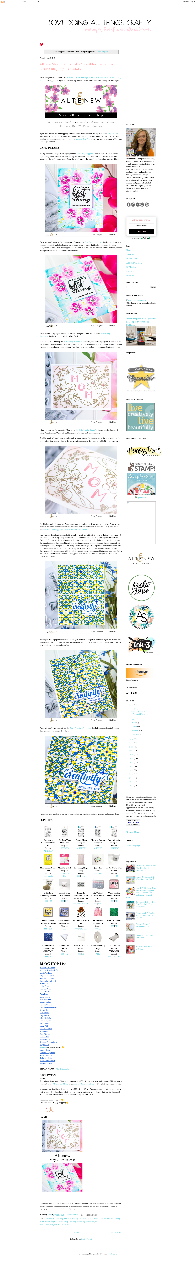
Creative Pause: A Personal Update (138, 712)
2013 (131, 781)
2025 (131, 705)
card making (73, 1218)
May (134, 719)
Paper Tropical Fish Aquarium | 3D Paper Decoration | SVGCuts (141, 322)
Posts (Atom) (86, 1239)
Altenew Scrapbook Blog (84, 1083)
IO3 (100, 873)
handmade (90, 1221)
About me (130, 254)
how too (98, 1221)
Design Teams (132, 258)
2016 (131, 770)
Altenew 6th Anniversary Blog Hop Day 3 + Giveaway (146, 868)
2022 (131, 747)
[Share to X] (91, 1215)
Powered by (136, 238)
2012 (131, 785)
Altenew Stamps (52, 1218)
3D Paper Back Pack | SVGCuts (144, 947)
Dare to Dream (100, 1218)
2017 (131, 766)
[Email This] (87, 1215)
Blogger (113, 1253)
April (134, 722)
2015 (131, 774)
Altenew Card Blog (83, 139)
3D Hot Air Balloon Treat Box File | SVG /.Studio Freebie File (146, 904)
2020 (131, 754)
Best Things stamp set (93, 242)
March (134, 726)
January (135, 734)
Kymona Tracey (46, 1063)
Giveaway (81, 1221)
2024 (131, 739)
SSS (45, 876)
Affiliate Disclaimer (134, 262)
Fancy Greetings (70, 1221)
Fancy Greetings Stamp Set (80, 728)
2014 (131, 778)
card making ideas (86, 1218)
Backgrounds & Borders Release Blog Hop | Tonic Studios (146, 915)
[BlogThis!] (89, 1215)
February (135, 730)
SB (69, 873)
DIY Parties (131, 267)
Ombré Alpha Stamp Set (88, 430)
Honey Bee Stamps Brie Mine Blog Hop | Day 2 (145, 878)
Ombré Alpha (66, 1224)
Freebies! (130, 275)
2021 (131, 750)
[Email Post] (82, 1214)
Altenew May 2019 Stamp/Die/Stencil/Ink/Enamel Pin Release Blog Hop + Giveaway (76, 66)
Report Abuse (133, 832)
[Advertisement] (141, 84)
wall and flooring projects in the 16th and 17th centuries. (67, 529)
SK (64, 876)
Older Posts (116, 1232)
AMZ (50, 876)
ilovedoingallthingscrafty (50, 1224)
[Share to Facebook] (93, 1215)
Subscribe (141, 231)
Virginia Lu (112, 133)
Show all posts (102, 51)
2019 (131, 758)
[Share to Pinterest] (95, 1215)
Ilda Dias (43, 1047)
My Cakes (130, 271)
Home (76, 1232)
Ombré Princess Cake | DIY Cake (145, 936)
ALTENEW (48, 851)
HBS (87, 903)
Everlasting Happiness (85, 153)
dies (108, 1218)
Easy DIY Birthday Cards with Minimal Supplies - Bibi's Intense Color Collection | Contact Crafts (141, 893)
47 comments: (72, 1214)
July (134, 708)
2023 (131, 743)
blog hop (63, 1218)
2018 (131, 762)
